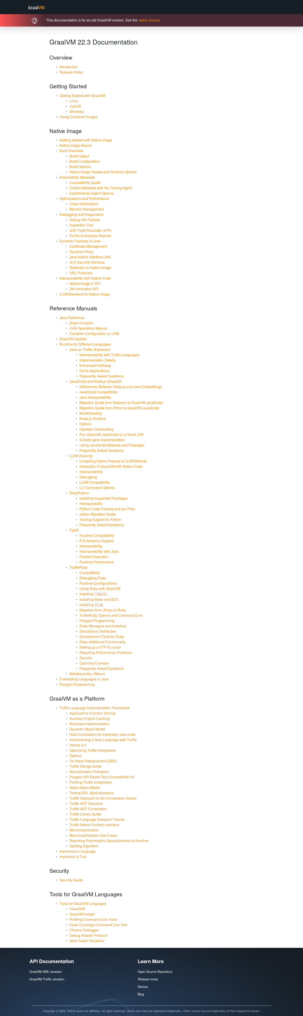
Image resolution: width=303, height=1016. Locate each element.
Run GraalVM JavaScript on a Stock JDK (111, 434)
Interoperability (91, 471)
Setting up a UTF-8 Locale (100, 647)
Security (85, 657)
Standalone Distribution (97, 631)
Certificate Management (88, 246)
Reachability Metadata (77, 177)
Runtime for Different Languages (85, 344)
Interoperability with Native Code (85, 278)
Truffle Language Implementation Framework (94, 707)
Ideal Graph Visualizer (86, 940)
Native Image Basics (75, 145)
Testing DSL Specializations (91, 792)
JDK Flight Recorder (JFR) (90, 230)
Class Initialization (83, 203)
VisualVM (77, 908)
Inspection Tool (81, 225)
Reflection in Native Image (90, 267)
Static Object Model (84, 787)
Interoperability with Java (98, 551)
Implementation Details (97, 360)
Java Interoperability (95, 397)
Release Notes (71, 72)
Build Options (80, 166)
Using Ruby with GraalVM (99, 588)
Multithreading (90, 413)
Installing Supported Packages (103, 498)
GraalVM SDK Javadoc (46, 971)
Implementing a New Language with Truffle (103, 739)
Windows (76, 111)
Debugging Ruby (92, 577)
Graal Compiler (81, 322)
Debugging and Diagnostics (81, 214)
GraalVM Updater (73, 338)
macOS (75, 106)
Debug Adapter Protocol (88, 935)
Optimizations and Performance (84, 198)
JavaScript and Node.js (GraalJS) (95, 381)
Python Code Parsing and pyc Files (107, 508)
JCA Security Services (87, 262)
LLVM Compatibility (94, 482)
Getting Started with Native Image (85, 140)
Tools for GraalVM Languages (82, 903)
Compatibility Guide (84, 182)
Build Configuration (84, 161)
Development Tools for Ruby (101, 636)
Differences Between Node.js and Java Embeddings (120, 386)
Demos (143, 986)
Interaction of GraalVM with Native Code (110, 466)
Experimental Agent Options (91, 193)
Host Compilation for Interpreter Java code (102, 734)
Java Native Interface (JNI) (90, 256)
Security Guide (71, 880)
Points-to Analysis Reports (90, 235)
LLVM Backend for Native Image (84, 294)
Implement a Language (77, 851)
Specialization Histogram (89, 771)
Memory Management (86, 209)
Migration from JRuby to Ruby (102, 609)
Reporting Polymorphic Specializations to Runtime (109, 840)
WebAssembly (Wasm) (87, 673)
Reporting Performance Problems (105, 652)
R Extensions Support (96, 540)
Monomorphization (84, 830)
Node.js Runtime (92, 418)
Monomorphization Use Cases (93, 835)
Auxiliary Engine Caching (89, 718)
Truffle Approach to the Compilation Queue (102, 798)
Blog (141, 994)
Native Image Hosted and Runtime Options (103, 171)
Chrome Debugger (84, 930)
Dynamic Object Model (87, 729)
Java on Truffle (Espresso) (89, 349)
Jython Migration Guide (97, 514)
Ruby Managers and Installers (102, 625)
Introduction (68, 66)
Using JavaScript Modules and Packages (111, 445)
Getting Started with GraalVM (82, 95)
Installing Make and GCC (99, 599)
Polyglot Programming (96, 620)
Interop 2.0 (77, 745)
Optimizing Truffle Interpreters (92, 750)
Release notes (148, 979)
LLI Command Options (97, 487)
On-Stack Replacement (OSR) (93, 760)
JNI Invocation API (83, 288)
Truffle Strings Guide (85, 766)
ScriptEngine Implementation (102, 439)
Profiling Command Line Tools (93, 919)
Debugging (88, 476)
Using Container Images (78, 116)
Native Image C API (84, 283)
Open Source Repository (155, 971)
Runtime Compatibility (96, 535)
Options (85, 423)
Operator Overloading (96, 429)
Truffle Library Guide (85, 814)
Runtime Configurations (98, 583)
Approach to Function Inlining (92, 713)
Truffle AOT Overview (86, 803)
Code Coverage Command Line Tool (98, 924)
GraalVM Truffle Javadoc (47, 979)
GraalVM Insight (82, 914)
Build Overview (71, 150)
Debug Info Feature (84, 219)
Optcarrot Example (94, 663)
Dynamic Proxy (81, 251)
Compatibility (89, 572)
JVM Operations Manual (88, 328)
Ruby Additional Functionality (102, 641)
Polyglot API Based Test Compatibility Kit (101, 776)
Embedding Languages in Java (83, 679)
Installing (93, 593)
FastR (74, 530)
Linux (73, 100)
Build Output (79, 155)
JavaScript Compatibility (98, 391)
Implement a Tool (73, 856)
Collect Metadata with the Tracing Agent (100, 187)
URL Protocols (80, 272)
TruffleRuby (78, 567)
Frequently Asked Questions (101, 376)
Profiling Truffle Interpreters (90, 782)
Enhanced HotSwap (95, 365)
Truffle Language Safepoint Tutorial (97, 819)
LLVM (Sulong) (81, 455)
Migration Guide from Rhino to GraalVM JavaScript (119, 407)
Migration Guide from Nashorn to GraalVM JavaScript (121, 402)
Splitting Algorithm (83, 845)
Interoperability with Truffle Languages (109, 354)
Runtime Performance (96, 561)
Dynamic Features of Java (79, 240)
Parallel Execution (93, 556)
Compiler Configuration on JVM (94, 333)
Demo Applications (94, 370)
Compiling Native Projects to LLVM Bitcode (113, 461)
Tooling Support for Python (100, 519)
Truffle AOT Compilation (88, 808)
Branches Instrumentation (89, 723)
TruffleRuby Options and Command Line (111, 615)
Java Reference (71, 317)
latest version (149, 20)
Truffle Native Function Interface (94, 824)
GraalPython (79, 492)
